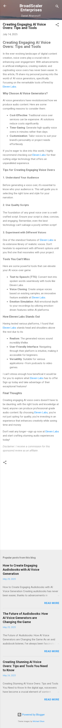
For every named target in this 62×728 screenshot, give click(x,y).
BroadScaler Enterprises (31, 7)
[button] (57, 25)
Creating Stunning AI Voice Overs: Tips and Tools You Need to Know (25, 666)
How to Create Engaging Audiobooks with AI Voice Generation (21, 569)
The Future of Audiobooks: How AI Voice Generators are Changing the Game (25, 618)
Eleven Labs (9, 86)
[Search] (57, 7)
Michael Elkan (38, 721)
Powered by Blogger (33, 714)
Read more (51, 603)
